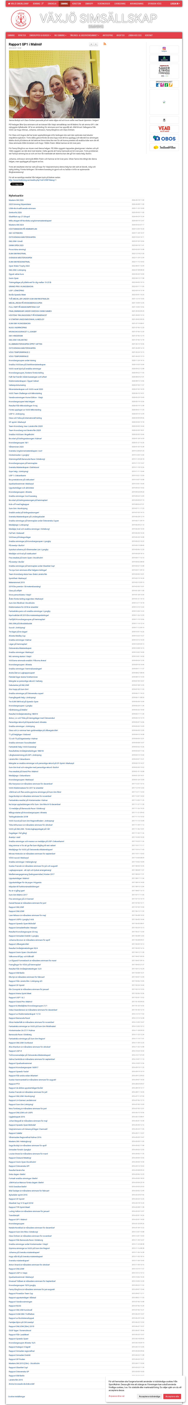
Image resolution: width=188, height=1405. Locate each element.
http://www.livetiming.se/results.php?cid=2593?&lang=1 (32, 180)
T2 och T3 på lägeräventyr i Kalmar (23, 739)
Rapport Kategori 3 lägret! (20, 1347)
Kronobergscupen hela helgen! (22, 401)
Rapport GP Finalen (17, 1359)
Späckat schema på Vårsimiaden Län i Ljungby (28, 549)
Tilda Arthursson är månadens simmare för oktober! (31, 825)
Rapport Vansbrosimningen (20, 1302)
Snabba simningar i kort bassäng (23, 496)
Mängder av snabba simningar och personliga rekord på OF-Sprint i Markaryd (41, 763)
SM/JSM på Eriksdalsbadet (20, 623)
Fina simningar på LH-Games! (21, 899)
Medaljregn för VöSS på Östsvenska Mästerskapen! (31, 849)
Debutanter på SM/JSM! (19, 685)
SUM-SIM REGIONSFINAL (19, 262)
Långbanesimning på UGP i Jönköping (25, 755)
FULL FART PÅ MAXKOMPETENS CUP (24, 307)
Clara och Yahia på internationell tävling (25, 418)
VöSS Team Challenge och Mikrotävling (25, 393)
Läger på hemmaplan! (18, 644)
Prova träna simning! (17, 249)
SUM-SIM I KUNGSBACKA (20, 323)
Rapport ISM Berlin (17, 973)
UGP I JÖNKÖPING (16, 290)
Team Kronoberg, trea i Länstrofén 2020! (26, 426)
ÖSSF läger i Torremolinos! (20, 1330)
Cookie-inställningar (16, 1396)
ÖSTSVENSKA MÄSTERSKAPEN (22, 237)
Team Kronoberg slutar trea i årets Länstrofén (28, 574)
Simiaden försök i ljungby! (20, 1150)
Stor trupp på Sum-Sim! (18, 689)
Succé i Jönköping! (17, 628)
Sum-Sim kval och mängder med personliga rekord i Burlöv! (34, 767)
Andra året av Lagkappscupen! (22, 673)
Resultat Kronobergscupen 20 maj (23, 932)
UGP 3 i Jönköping (17, 414)
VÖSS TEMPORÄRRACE (18, 356)
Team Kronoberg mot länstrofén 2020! (25, 430)
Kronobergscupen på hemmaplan (23, 463)
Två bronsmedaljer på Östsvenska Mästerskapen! (30, 1055)
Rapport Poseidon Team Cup (21, 1293)
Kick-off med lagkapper (19, 504)
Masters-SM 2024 (16, 225)
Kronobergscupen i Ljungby (20, 706)
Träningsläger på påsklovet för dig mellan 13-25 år (30, 282)
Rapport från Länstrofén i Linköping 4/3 (25, 981)
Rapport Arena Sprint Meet (20, 993)
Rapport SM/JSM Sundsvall (20, 1310)
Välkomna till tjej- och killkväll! (21, 956)
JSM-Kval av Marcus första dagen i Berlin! (26, 1182)
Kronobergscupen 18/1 (18, 443)
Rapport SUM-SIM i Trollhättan (21, 1314)
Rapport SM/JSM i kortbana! (21, 1043)
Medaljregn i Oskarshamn (19, 776)
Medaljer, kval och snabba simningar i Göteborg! (29, 529)
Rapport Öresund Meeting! (20, 1158)
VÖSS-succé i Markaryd (19, 858)
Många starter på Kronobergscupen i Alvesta (28, 812)
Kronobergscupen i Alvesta (20, 492)
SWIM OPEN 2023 (16, 245)
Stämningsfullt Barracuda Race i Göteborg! (27, 459)
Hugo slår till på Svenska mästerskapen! (26, 1256)
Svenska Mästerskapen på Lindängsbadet (27, 517)
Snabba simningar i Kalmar (20, 640)
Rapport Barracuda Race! (19, 1018)
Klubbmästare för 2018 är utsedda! (23, 607)
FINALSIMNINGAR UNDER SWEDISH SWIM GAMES (30, 311)
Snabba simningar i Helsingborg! (23, 862)
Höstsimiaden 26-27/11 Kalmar (22, 1030)
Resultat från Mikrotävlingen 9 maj (23, 406)
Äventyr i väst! (14, 837)
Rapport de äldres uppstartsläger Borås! (26, 1088)
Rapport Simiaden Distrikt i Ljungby (24, 936)
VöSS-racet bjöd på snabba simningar (25, 369)
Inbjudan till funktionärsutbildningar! (24, 886)
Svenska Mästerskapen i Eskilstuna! (24, 467)
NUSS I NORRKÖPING (18, 327)
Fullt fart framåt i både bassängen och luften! (28, 377)
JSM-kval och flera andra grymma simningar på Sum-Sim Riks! (35, 792)
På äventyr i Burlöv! (16, 545)
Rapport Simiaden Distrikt (20, 1355)
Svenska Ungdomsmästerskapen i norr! (25, 451)
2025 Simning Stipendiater (20, 204)
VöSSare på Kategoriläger (20, 537)
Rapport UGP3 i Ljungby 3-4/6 (21, 919)
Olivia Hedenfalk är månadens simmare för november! (31, 1022)
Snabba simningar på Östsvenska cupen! (26, 693)
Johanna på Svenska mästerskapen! (24, 1252)
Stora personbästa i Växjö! (20, 595)
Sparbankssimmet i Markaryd (21, 484)
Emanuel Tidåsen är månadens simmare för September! (32, 1281)
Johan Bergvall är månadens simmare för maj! (28, 1121)
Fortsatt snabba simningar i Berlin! (23, 1178)
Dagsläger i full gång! (18, 833)
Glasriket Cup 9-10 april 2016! (21, 1203)
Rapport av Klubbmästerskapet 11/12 (25, 1014)
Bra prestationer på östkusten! (21, 480)
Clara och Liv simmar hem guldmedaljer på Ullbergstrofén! (33, 730)
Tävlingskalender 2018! (18, 817)
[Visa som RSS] (105, 44)
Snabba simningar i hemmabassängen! (25, 669)
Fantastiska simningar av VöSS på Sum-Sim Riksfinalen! (32, 1026)
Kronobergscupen (16, 1224)
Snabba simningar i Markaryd (21, 652)
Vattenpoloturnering (17, 385)
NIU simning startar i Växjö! (20, 656)
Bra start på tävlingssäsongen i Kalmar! (25, 438)
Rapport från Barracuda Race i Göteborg (26, 1240)
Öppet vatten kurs (16, 274)
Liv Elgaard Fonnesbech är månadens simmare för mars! (32, 960)
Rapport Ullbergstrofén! (19, 944)
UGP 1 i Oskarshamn (17, 475)
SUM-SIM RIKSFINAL (17, 253)
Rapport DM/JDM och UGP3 (21, 1113)
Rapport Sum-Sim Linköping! (21, 1104)
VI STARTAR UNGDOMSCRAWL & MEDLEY (26, 319)
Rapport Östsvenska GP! (19, 1166)
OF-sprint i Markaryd (17, 422)
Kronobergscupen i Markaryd (21, 780)
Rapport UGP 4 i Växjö (18, 1273)
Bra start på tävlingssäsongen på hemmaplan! (28, 500)
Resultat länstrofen (17, 1170)
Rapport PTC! (14, 1084)
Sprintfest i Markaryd (17, 578)
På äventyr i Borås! (16, 562)
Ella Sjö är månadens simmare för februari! (27, 977)
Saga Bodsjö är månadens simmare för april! (28, 1145)
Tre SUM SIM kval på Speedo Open (23, 702)
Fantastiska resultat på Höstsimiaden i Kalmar (28, 800)
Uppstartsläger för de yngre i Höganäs (25, 882)
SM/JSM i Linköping (17, 270)
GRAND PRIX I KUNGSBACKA (21, 286)
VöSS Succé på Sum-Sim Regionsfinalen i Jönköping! (31, 821)
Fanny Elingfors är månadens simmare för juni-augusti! (32, 1289)
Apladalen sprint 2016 (18, 1195)
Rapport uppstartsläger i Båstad (22, 1298)
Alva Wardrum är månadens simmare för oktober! (30, 1047)
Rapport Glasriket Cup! (18, 1367)
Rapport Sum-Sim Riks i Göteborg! (23, 1232)
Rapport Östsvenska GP (19, 1372)
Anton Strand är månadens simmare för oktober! (29, 1265)
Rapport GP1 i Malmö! (25, 44)
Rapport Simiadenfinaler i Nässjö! (23, 928)
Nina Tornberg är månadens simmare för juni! (28, 1108)
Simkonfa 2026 (15, 212)
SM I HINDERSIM (16, 336)
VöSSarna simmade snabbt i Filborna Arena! (27, 660)
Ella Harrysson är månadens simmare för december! (31, 784)
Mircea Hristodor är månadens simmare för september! (32, 854)
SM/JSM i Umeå (15, 241)
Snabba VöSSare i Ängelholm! (21, 434)
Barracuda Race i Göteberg (20, 1034)
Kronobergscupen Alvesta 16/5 (22, 1343)
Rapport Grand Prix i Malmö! (20, 1002)
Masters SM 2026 (16, 200)
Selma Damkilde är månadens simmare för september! (32, 1059)
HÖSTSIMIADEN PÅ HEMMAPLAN (23, 229)
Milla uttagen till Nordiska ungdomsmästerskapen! (30, 221)
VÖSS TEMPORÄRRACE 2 (19, 352)
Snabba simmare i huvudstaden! (22, 743)
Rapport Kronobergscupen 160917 (23, 1067)
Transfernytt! (14, 1215)
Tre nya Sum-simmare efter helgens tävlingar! (28, 570)
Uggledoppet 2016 (17, 1117)
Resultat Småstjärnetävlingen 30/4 (23, 948)
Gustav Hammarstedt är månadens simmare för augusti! (32, 1080)
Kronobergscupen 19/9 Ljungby (22, 1285)
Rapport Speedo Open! (18, 1339)
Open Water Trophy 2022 (19, 266)
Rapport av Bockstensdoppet (21, 1318)
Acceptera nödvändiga (149, 1396)
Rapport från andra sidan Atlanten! (23, 1076)
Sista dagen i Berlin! (17, 1174)
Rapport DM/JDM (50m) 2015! (21, 1326)
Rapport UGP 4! (15, 1051)
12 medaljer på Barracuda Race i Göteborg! (27, 808)
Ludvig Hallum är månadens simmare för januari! (29, 1211)
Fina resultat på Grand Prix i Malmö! (23, 771)
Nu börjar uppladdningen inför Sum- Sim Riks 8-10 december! (35, 804)
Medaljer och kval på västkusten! (22, 554)
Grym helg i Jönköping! (18, 471)
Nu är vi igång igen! (17, 891)
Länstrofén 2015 (16, 1380)
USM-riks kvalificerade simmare (22, 208)
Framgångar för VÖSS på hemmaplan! (25, 965)
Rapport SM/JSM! (16, 907)
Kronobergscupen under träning (22, 360)
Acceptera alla (172, 1396)
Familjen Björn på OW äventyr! (21, 1322)
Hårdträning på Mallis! (18, 710)
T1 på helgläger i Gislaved (20, 734)
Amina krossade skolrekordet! (22, 1384)
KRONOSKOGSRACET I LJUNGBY (23, 332)
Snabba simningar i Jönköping (22, 726)
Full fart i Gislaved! (16, 533)
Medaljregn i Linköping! (19, 525)
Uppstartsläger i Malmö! (19, 878)
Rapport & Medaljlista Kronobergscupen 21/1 (28, 1006)
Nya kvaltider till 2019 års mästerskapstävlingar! (29, 615)
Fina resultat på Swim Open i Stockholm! (26, 558)
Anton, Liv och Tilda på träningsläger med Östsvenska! (32, 718)
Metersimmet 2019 (17, 582)
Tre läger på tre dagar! (18, 632)
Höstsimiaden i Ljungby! (19, 455)
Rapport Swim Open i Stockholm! (23, 952)
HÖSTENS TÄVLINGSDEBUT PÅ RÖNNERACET (28, 315)
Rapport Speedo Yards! (19, 1071)
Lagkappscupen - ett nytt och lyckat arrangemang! (30, 870)
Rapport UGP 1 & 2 (17, 997)
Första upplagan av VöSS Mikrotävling (25, 410)
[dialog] (145, 1389)
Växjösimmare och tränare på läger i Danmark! (28, 1129)
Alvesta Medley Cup (17, 636)
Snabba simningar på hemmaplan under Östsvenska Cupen (34, 521)
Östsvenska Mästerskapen (20, 648)
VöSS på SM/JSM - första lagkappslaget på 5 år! (29, 829)
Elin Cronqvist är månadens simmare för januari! (29, 989)
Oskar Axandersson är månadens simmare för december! (33, 1010)
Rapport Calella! (15, 1133)
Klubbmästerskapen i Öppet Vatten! (24, 381)
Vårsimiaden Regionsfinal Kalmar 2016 (25, 1137)
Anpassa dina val (116, 1396)
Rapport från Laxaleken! (19, 1335)
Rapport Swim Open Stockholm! (22, 1162)
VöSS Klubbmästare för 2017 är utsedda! (26, 788)
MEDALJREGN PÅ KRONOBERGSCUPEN (25, 303)
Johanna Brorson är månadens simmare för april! (29, 940)
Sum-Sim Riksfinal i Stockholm (22, 603)
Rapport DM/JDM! (16, 911)
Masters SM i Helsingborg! (20, 1141)
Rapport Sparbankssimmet (20, 1063)
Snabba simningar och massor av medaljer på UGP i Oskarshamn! (36, 841)
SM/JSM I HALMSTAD (18, 340)
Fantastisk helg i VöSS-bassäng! (22, 747)
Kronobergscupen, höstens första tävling (26, 373)
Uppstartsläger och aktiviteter (21, 488)
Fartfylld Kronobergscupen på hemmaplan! (27, 619)
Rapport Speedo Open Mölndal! (22, 923)
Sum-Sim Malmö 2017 (18, 895)
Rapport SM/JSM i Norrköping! (22, 1096)
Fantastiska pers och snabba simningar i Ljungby (29, 611)
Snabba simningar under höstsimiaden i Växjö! (28, 1244)
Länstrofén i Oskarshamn (19, 759)
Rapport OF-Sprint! (17, 985)
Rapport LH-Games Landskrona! (22, 1100)
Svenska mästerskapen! (19, 1261)
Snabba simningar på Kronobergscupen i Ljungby (30, 541)
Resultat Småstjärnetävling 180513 (23, 714)
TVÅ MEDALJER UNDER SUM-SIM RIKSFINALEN (29, 299)
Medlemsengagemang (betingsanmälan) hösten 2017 (31, 874)
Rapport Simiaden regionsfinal (22, 1351)
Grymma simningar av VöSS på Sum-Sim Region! (29, 1248)
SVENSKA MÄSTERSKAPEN (20, 258)
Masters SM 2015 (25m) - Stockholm (24, 1363)
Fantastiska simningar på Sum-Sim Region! (27, 1039)
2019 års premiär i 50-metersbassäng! (25, 586)
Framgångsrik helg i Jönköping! (22, 697)
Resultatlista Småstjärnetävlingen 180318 (26, 751)
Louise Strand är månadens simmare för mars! (28, 1154)
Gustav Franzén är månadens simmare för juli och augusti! (33, 866)
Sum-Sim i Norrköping (18, 508)
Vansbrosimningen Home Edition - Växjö (26, 397)
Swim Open (14, 278)
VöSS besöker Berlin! (18, 1187)
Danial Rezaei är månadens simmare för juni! (27, 903)
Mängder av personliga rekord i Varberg (25, 681)
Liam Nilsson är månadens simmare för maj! (27, 915)
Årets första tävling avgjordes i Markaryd (26, 599)
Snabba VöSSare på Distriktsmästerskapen (27, 364)
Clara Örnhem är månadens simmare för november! (30, 1236)
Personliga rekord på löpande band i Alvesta (27, 722)
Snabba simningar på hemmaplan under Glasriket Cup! (32, 566)
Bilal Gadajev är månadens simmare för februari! (29, 1191)
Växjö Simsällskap (19, 3)
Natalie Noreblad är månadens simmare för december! (32, 1228)
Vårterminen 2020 (16, 447)
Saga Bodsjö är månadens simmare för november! (30, 796)
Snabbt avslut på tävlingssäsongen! (24, 512)
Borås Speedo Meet (17, 295)
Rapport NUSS (15, 1306)
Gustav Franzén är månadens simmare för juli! (28, 1092)
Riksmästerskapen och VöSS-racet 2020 (26, 389)
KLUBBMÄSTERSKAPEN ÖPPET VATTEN (25, 344)
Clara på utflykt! (15, 591)
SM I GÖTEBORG (16, 233)
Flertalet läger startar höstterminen (23, 677)
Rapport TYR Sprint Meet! (19, 1207)
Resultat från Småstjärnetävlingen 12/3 (25, 969)
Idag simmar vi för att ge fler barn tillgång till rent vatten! (32, 845)
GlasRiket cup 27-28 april (19, 216)
